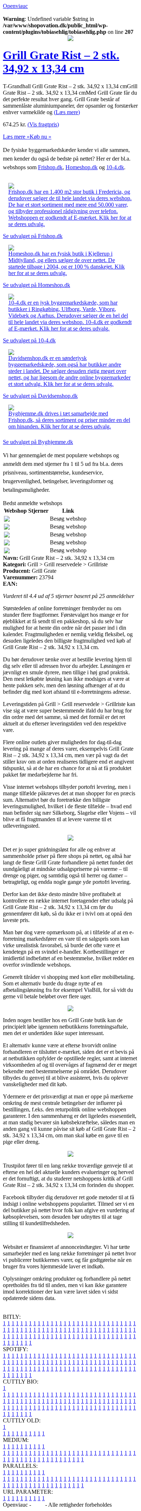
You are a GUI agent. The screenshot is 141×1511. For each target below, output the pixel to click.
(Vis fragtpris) (43, 124)
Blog (38, 1505)
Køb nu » (40, 137)
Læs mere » (16, 137)
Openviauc (15, 6)
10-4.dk (115, 167)
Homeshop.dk (81, 167)
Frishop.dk (50, 167)
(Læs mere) (67, 112)
